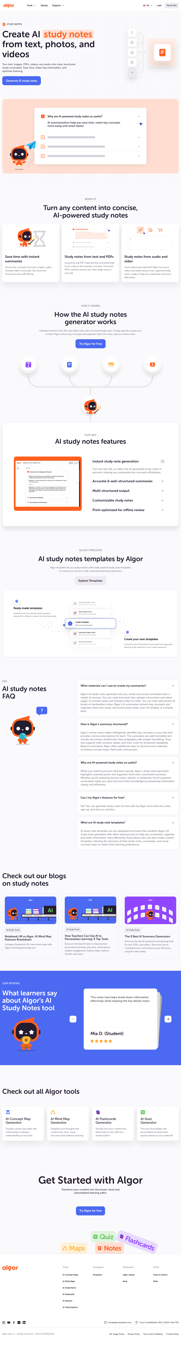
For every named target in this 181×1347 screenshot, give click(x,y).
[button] (31, 5)
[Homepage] (10, 1268)
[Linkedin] (24, 1322)
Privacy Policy (134, 1334)
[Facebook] (13, 1322)
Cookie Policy (172, 1334)
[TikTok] (19, 1322)
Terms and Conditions (153, 1334)
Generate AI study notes (21, 80)
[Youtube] (8, 1322)
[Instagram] (3, 1322)
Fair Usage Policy (116, 1334)
